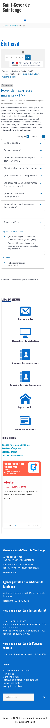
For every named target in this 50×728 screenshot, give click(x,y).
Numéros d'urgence (11, 448)
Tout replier (22, 136)
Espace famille (25, 407)
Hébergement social (11, 74)
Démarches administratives (25, 341)
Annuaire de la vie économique (25, 385)
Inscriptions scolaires (13, 686)
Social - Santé (27, 71)
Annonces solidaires (25, 429)
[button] (23, 143)
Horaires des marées (12, 455)
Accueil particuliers (10, 71)
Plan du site (8, 673)
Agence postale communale (16, 445)
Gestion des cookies (12, 682)
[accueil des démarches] (23, 52)
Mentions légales (11, 676)
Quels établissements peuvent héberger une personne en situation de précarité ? (23, 246)
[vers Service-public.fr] (26, 64)
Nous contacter (25, 319)
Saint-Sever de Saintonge (16, 7)
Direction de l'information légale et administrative (20, 280)
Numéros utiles (9, 452)
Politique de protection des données (20, 679)
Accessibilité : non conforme (16, 670)
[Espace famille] (25, 398)
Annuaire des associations (25, 363)
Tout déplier (37, 136)
